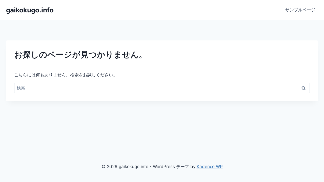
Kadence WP (210, 166)
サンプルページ (300, 9)
